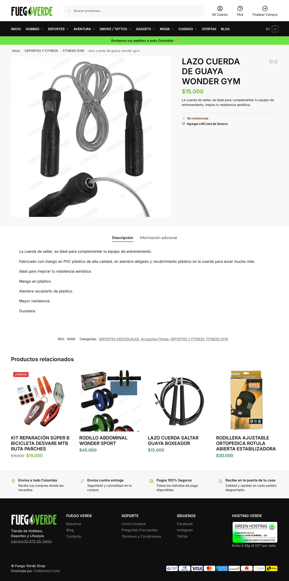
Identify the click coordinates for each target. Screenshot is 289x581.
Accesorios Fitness (155, 339)
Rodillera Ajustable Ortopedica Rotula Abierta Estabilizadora (246, 443)
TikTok (182, 536)
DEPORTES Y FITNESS (41, 51)
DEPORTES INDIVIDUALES (119, 339)
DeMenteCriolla (47, 571)
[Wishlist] (65, 376)
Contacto (73, 536)
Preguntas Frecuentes (140, 530)
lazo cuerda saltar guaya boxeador (173, 440)
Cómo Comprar (134, 524)
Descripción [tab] (122, 237)
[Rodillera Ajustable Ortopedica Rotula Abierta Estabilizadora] (247, 400)
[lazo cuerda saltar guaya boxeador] (271, 61)
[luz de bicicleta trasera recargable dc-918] (275, 61)
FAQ (240, 14)
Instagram (185, 530)
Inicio (16, 51)
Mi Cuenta (220, 14)
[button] (272, 28)
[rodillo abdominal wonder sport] (110, 400)
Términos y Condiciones (141, 536)
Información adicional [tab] (158, 237)
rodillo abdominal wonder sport (103, 440)
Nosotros (73, 524)
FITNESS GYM (73, 51)
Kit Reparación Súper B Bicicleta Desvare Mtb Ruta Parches (40, 443)
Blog (70, 530)
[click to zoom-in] (91, 137)
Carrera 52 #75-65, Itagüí (31, 541)
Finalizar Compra (265, 14)
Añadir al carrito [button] (41, 466)
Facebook (185, 524)
